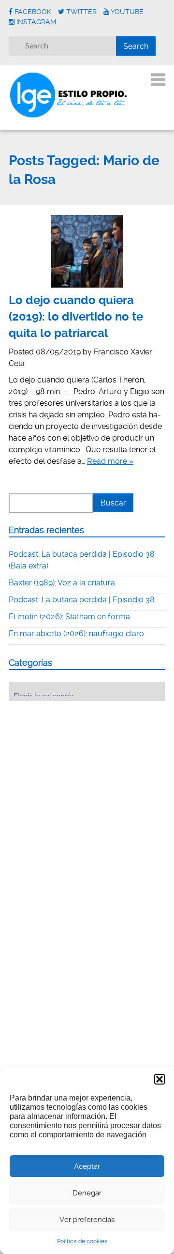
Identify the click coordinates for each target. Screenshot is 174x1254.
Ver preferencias (87, 1219)
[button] (159, 1079)
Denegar (87, 1193)
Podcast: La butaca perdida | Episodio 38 (82, 599)
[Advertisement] (81, 768)
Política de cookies (82, 1241)
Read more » (110, 461)
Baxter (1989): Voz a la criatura (62, 582)
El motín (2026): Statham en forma (69, 616)
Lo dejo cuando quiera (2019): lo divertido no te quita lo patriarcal (76, 316)
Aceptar (87, 1166)
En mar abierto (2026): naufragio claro (76, 633)
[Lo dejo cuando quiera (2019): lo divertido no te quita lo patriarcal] (87, 251)
